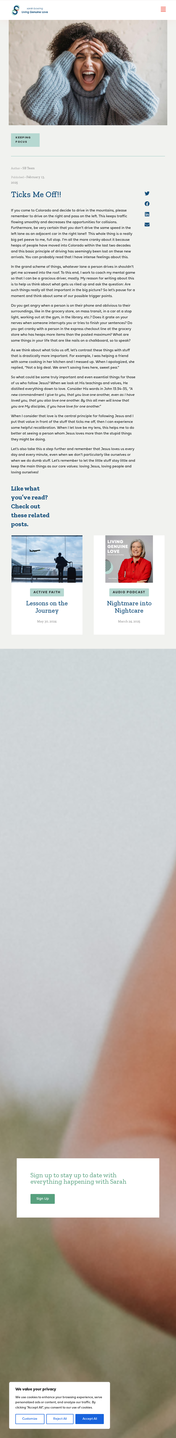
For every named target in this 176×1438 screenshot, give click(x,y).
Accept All (89, 1419)
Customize (29, 1419)
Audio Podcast (129, 592)
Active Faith (47, 592)
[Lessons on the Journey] (46, 559)
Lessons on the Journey (47, 606)
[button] (147, 193)
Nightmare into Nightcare (129, 606)
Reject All (60, 1419)
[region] (59, 1405)
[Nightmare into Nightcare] (129, 559)
